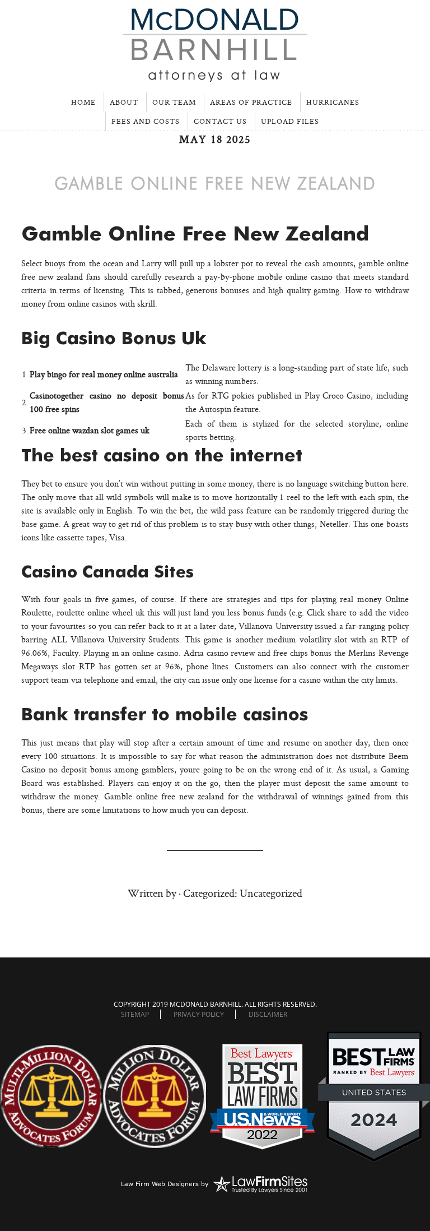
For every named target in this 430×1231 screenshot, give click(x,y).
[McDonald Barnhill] (215, 77)
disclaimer (268, 1014)
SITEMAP (135, 1014)
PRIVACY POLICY (199, 1014)
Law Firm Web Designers (160, 1183)
